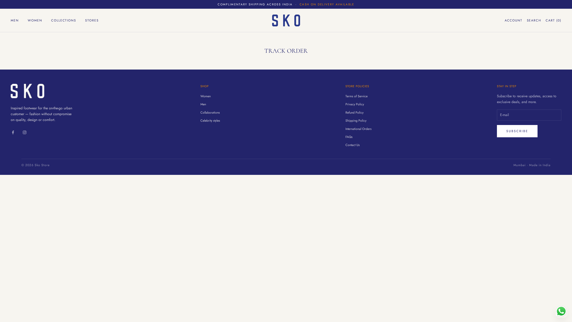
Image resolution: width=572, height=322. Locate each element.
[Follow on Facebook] (13, 132)
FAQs (349, 137)
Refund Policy (354, 112)
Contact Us (352, 145)
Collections (63, 20)
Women (35, 20)
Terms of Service (356, 96)
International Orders (358, 129)
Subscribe (517, 131)
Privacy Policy (354, 104)
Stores (92, 20)
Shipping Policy (355, 120)
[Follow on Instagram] (24, 132)
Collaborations (210, 112)
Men (15, 20)
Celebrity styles (210, 120)
